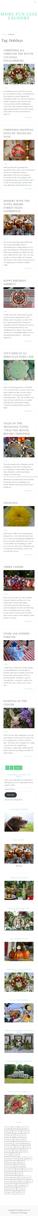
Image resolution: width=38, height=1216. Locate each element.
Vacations (21, 1189)
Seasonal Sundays (11, 1177)
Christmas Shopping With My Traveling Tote (19, 133)
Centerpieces (20, 1136)
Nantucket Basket (11, 1162)
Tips (30, 1181)
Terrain (23, 1181)
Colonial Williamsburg (22, 1143)
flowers (27, 1147)
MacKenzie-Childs (11, 1158)
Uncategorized (10, 1189)
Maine (22, 1158)
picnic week (27, 1170)
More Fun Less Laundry (19, 16)
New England (20, 1166)
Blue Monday (23, 1128)
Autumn (8, 1128)
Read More (29, 117)
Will (16, 1193)
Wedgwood (9, 1193)
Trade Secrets (10, 1185)
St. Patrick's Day (24, 1177)
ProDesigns (23, 1213)
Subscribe (10, 795)
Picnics (18, 1170)
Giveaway (9, 1151)
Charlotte (9, 1139)
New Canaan (9, 1166)
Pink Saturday (10, 1174)
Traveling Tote (22, 1185)
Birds (14, 1128)
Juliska (24, 1151)
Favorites (19, 1147)
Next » (18, 768)
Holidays (17, 1151)
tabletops (15, 1181)
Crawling (11, 502)
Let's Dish (15, 1155)
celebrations (10, 1136)
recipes (19, 1174)
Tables (8, 1181)
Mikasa (28, 1158)
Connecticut (9, 1147)
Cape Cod (17, 1132)
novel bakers (10, 1170)
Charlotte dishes (20, 1139)
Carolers (25, 1132)
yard (21, 1193)
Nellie (21, 1162)
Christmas (9, 1143)
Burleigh (8, 1132)
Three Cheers (13, 566)
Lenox (8, 1155)
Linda (5, 88)
